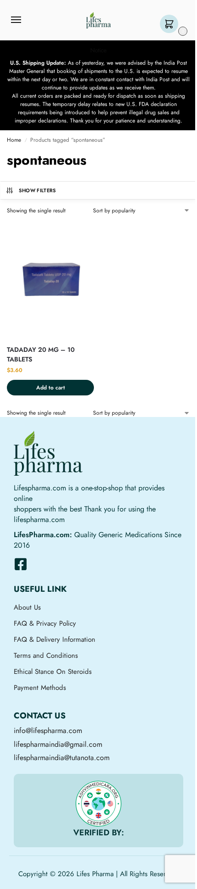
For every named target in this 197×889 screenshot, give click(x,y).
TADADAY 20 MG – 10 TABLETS (41, 354)
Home (14, 140)
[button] (171, 24)
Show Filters (37, 190)
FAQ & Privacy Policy (45, 623)
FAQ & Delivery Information (54, 639)
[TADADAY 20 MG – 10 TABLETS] (50, 280)
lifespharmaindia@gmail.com (58, 744)
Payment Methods (40, 688)
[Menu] (24, 20)
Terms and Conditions (46, 655)
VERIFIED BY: (98, 833)
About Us (27, 607)
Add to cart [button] (50, 387)
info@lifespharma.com (48, 730)
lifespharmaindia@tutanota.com (61, 757)
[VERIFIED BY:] (98, 804)
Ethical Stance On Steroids (53, 672)
